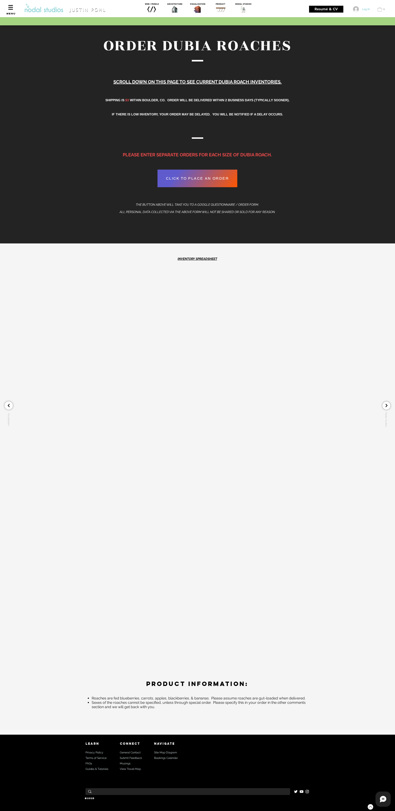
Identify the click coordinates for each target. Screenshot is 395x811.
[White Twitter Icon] (296, 791)
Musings (125, 763)
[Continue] (9, 405)
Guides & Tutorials (96, 769)
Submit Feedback (131, 758)
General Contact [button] (130, 752)
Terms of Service (96, 758)
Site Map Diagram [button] (165, 752)
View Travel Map (130, 769)
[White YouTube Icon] (301, 791)
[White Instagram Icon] (307, 791)
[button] (10, 7)
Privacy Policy (94, 752)
